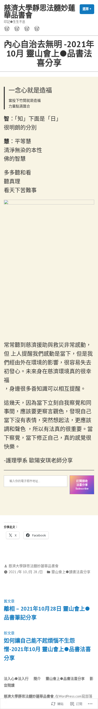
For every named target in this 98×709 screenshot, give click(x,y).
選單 (88, 10)
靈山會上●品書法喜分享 (65, 678)
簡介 (37, 678)
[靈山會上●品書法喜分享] (27, 28)
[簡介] (17, 28)
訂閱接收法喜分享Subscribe (81, 484)
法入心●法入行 (16, 678)
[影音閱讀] (36, 28)
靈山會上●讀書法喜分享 (70, 572)
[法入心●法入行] (8, 28)
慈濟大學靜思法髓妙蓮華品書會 (39, 11)
